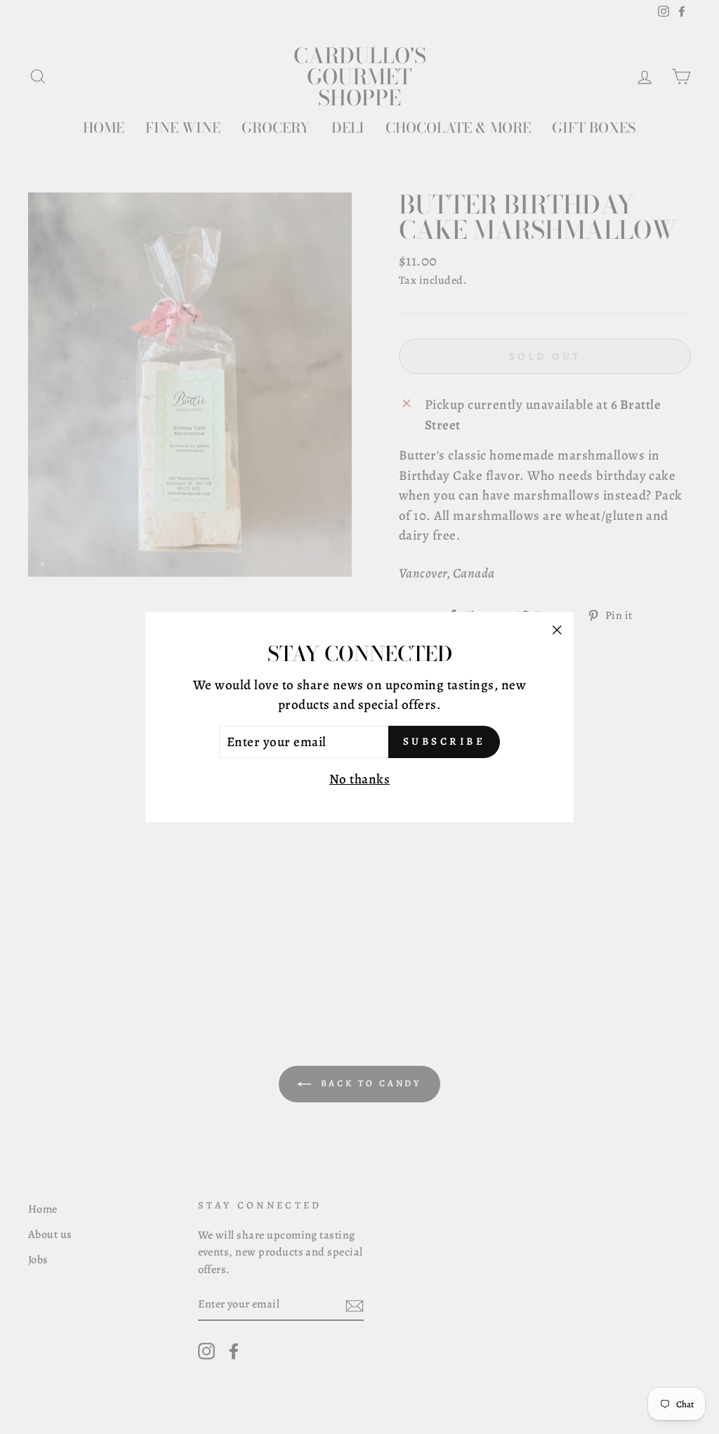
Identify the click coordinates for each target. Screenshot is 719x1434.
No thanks (359, 779)
